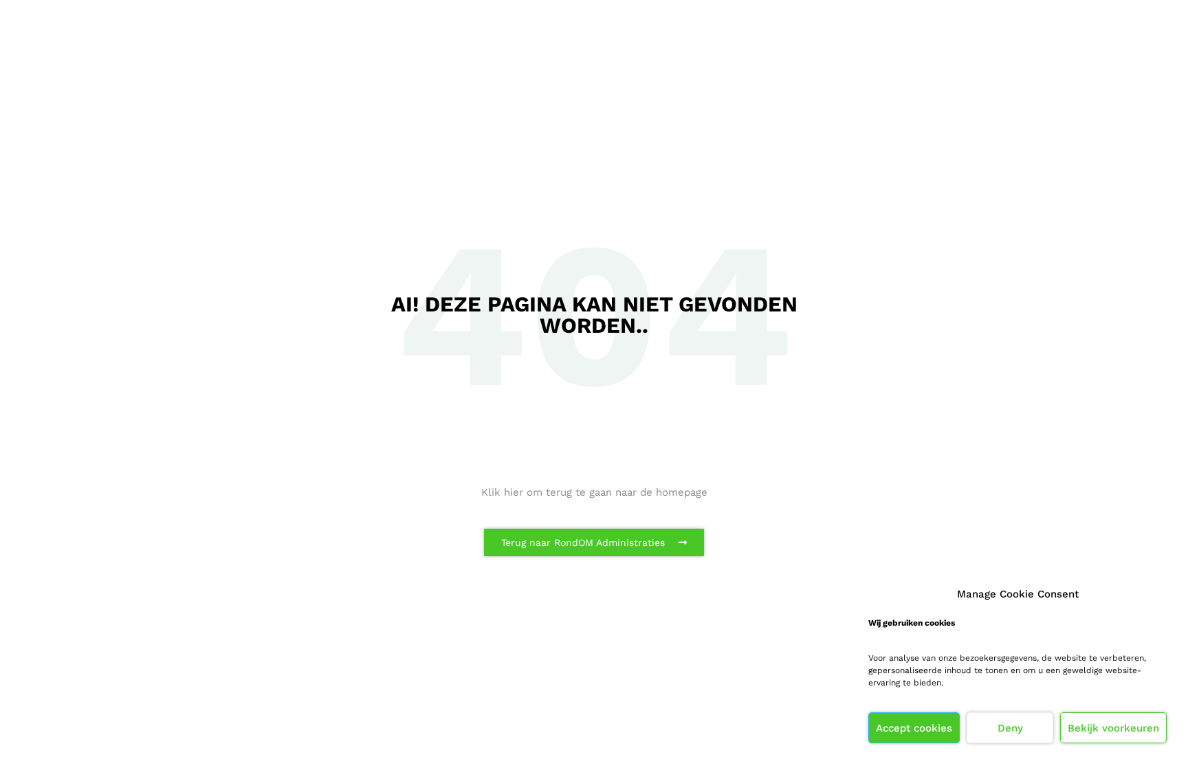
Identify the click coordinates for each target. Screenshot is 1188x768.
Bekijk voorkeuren (1113, 728)
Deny (1010, 728)
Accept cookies (914, 728)
